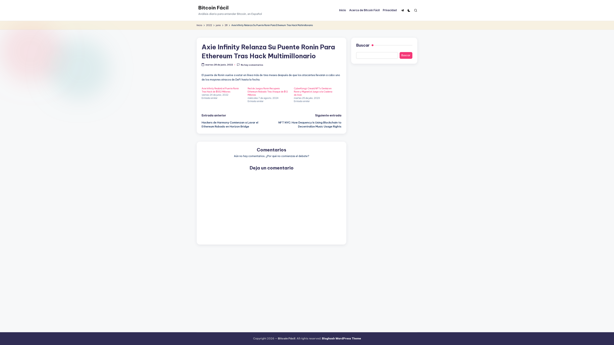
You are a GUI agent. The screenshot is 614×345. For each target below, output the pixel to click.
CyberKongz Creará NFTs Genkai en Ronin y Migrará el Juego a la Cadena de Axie (313, 91)
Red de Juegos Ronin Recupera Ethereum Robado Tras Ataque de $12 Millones (268, 91)
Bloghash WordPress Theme (341, 338)
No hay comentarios (252, 65)
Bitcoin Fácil (213, 8)
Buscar (363, 45)
